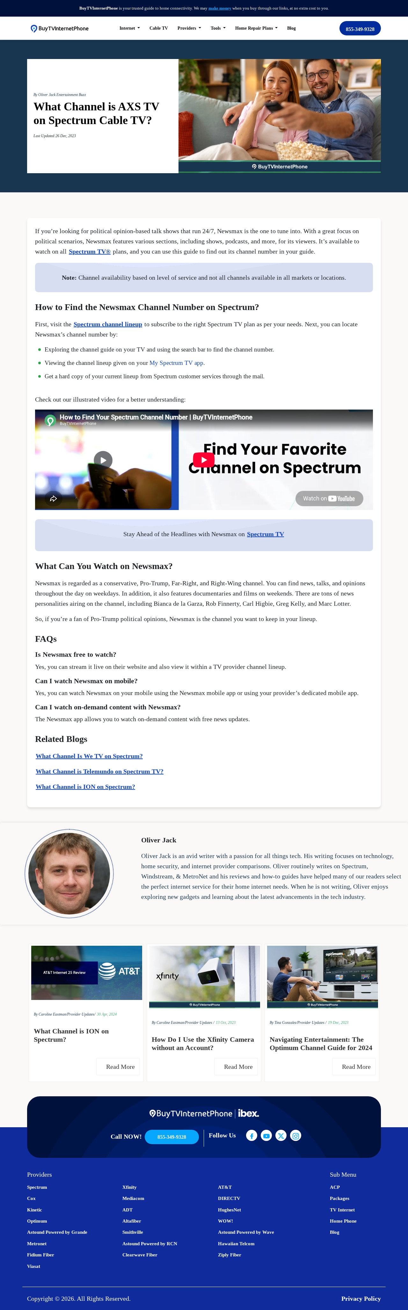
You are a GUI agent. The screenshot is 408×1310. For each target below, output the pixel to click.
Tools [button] (216, 28)
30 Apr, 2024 (107, 1014)
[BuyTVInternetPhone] (59, 28)
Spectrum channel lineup (108, 324)
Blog (291, 28)
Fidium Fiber (40, 1254)
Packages (339, 1198)
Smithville (132, 1232)
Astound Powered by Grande (57, 1232)
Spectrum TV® (90, 251)
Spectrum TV (265, 533)
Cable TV (158, 28)
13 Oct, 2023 (226, 1022)
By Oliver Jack (44, 95)
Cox (31, 1198)
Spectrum (37, 1187)
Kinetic (34, 1209)
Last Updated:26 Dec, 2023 (54, 136)
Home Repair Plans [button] (254, 28)
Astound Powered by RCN (149, 1243)
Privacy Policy (361, 1298)
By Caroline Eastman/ (50, 1014)
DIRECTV (229, 1198)
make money (219, 8)
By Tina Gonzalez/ (283, 1022)
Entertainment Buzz (71, 95)
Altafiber (131, 1221)
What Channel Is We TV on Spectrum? (89, 755)
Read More (121, 1066)
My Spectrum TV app (176, 362)
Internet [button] (128, 28)
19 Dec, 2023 (338, 1022)
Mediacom (133, 1198)
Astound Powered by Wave (246, 1232)
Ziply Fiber (229, 1254)
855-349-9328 (360, 29)
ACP (335, 1187)
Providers (187, 28)
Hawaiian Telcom (236, 1243)
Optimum (37, 1221)
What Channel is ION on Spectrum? (85, 786)
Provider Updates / (199, 1022)
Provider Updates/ (81, 1014)
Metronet (37, 1243)
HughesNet (229, 1209)
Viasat (33, 1266)
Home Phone (343, 1221)
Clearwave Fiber (139, 1254)
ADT (127, 1209)
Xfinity (129, 1187)
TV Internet (342, 1209)
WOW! (225, 1221)
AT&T (225, 1187)
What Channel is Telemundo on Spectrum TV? (100, 771)
